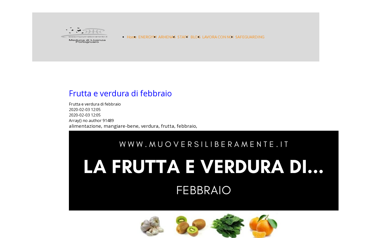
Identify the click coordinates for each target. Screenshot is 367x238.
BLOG (195, 37)
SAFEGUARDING (249, 37)
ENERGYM (147, 37)
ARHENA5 (167, 37)
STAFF (183, 37)
